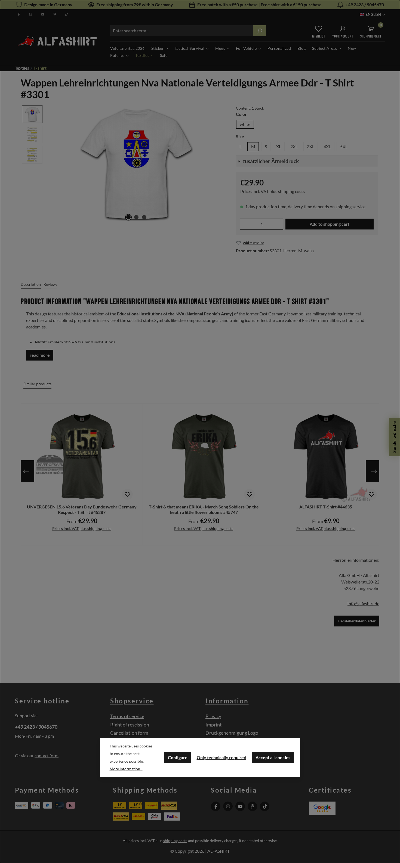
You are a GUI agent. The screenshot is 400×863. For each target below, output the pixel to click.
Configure (177, 757)
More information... (126, 768)
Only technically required (221, 757)
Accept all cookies (273, 757)
